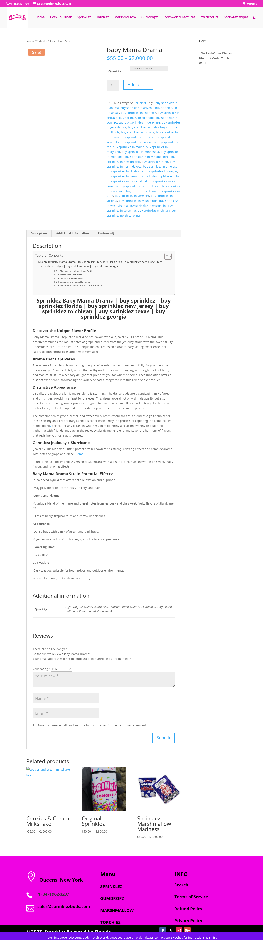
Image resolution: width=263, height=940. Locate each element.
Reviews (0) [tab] (106, 233)
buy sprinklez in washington (138, 201)
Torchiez (102, 17)
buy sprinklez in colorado (136, 118)
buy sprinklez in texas (141, 191)
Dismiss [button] (211, 937)
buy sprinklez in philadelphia (158, 176)
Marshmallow (125, 17)
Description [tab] (39, 233)
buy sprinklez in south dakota (140, 186)
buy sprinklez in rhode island (127, 181)
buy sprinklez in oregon (161, 171)
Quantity (114, 71)
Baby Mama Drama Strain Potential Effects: (81, 285)
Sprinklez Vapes (236, 17)
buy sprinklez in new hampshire (146, 157)
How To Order (61, 17)
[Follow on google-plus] (187, 930)
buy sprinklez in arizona (136, 108)
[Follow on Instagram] (179, 930)
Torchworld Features (179, 17)
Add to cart (138, 84)
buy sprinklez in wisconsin (147, 206)
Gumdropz (149, 17)
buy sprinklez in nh (155, 162)
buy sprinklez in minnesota (140, 152)
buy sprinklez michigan (154, 210)
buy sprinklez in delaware (142, 122)
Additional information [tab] (72, 233)
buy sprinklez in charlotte (138, 113)
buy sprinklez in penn (122, 176)
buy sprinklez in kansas (137, 137)
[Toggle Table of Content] (166, 256)
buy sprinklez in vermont (132, 196)
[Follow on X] (171, 930)
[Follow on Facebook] (162, 930)
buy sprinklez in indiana (137, 132)
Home (40, 17)
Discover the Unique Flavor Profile (76, 271)
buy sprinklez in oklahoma (125, 171)
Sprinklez (84, 17)
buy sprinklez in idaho (143, 127)
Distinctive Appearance (71, 278)
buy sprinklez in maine (128, 147)
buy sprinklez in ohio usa (160, 167)
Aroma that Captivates (71, 274)
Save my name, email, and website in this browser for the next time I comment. (92, 725)
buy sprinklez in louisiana (138, 142)
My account (209, 17)
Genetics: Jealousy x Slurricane (75, 281)
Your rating (42, 669)
